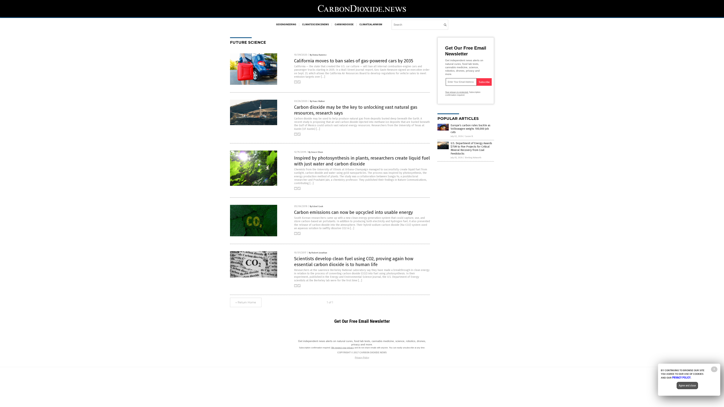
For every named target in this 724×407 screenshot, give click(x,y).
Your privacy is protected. (457, 92)
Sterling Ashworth (473, 157)
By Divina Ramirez (318, 55)
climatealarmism (370, 24)
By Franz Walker (317, 101)
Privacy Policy (362, 357)
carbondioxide (344, 24)
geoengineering (286, 24)
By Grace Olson (315, 152)
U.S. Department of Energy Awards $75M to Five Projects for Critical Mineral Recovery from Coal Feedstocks (471, 148)
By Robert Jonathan (318, 253)
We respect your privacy (342, 348)
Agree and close (687, 385)
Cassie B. (469, 136)
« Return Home (245, 302)
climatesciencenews (315, 24)
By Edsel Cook (316, 206)
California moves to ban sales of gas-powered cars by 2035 (353, 60)
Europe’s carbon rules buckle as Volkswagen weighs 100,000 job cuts (470, 129)
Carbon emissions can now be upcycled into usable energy (353, 212)
